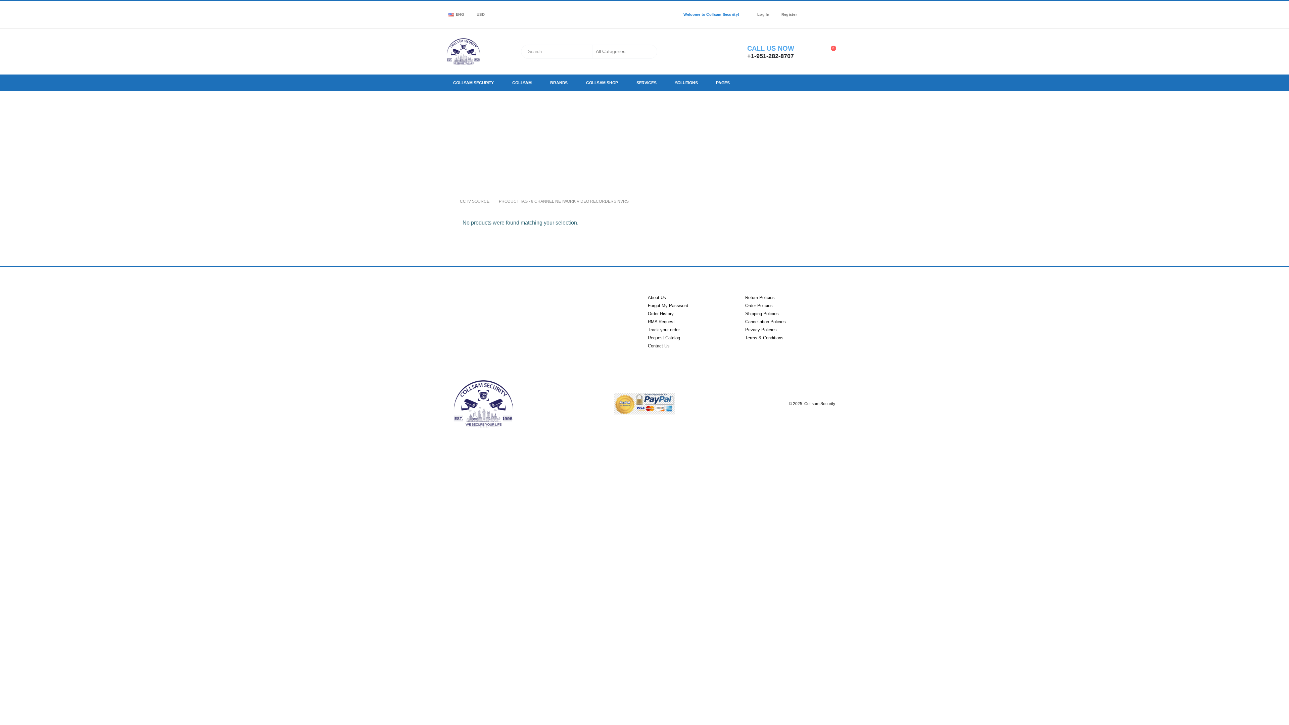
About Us (657, 297)
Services (645, 83)
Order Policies (759, 305)
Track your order (664, 329)
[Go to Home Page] (448, 201)
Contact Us (659, 345)
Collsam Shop (601, 83)
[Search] (646, 51)
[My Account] (813, 51)
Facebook (465, 306)
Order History (661, 313)
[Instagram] (828, 10)
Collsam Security (473, 83)
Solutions (684, 83)
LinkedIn (491, 306)
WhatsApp (543, 306)
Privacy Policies (761, 329)
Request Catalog (664, 337)
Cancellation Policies (765, 321)
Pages (720, 83)
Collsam (521, 83)
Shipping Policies (762, 313)
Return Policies (760, 297)
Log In (763, 14)
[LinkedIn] (838, 10)
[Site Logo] (463, 51)
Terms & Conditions (764, 337)
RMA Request (661, 321)
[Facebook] (809, 10)
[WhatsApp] (809, 18)
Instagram (517, 306)
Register (789, 14)
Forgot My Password (668, 305)
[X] (818, 10)
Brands (558, 83)
